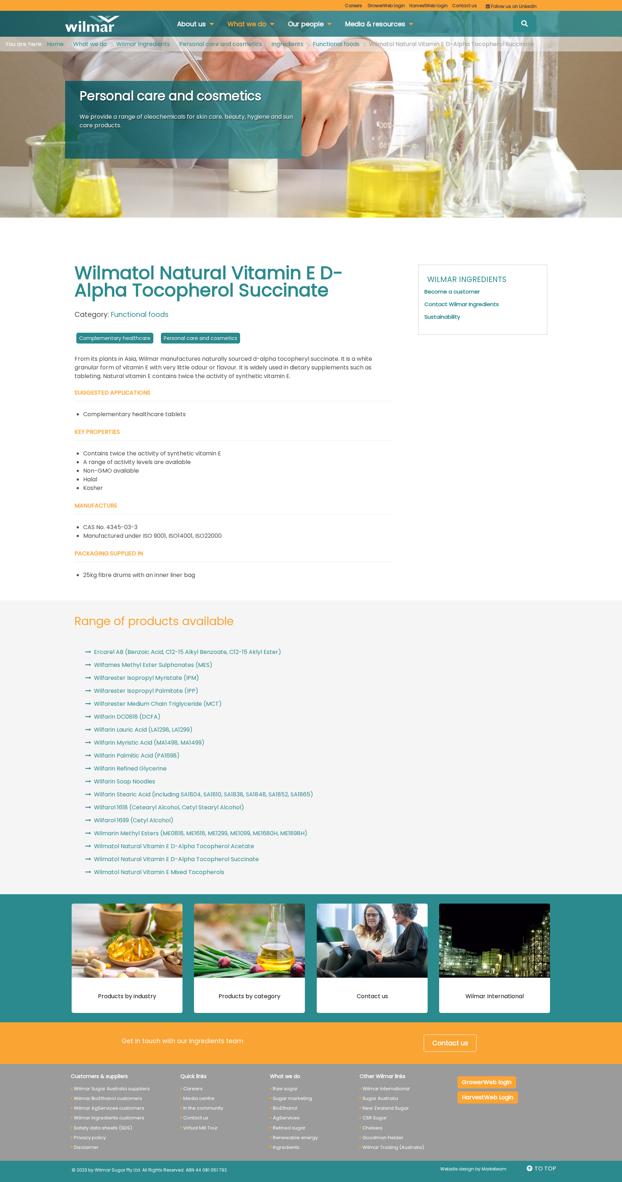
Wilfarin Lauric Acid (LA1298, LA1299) (143, 730)
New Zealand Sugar (385, 1108)
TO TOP (544, 1168)
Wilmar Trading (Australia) (393, 1147)
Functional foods (139, 314)
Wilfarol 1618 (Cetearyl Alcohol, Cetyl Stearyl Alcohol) (169, 807)
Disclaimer (86, 1147)
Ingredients (286, 1147)
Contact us (372, 996)
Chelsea (372, 1127)
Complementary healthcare (114, 338)
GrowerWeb (386, 6)
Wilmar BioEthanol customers (108, 1098)
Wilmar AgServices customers (109, 1108)
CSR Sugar (374, 1117)
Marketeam (494, 1169)
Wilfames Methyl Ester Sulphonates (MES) (153, 665)
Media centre (199, 1098)
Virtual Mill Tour (200, 1127)
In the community (203, 1108)
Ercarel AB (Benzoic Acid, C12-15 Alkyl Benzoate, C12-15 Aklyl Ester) (187, 652)
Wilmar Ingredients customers (109, 1117)
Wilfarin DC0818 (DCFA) (127, 717)
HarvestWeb (428, 6)
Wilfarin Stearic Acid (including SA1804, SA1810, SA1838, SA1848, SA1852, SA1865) (203, 794)
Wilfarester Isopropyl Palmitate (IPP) (146, 691)
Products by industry (127, 996)
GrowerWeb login (486, 1082)
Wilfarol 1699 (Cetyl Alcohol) (133, 820)
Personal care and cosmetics (200, 338)
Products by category (249, 996)
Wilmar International (494, 996)
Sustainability (442, 316)
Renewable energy (295, 1137)
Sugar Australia (380, 1098)
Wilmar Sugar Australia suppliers (112, 1088)
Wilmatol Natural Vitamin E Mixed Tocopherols (159, 872)
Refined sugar (289, 1127)
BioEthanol (285, 1108)
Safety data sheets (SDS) (103, 1127)
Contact (464, 6)
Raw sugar (285, 1088)
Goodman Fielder (383, 1137)
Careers (353, 6)
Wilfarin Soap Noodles (124, 781)
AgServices (286, 1117)
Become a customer (452, 291)
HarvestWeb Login (487, 1097)
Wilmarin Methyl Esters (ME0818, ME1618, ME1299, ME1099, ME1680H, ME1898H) (200, 833)
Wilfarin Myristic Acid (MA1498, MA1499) (149, 742)
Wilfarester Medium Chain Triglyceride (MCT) (158, 704)
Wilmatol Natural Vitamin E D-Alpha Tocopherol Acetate (174, 846)
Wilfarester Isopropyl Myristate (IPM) (146, 678)
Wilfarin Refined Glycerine (130, 768)
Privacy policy (90, 1137)
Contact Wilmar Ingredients (461, 304)
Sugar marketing (292, 1098)
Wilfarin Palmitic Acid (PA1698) (137, 755)
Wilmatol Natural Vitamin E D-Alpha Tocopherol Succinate (176, 859)
